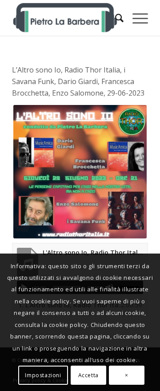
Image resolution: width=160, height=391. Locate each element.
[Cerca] (115, 18)
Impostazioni (43, 375)
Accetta (88, 375)
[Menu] (136, 18)
